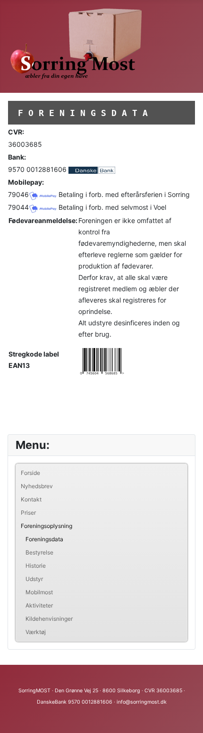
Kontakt (31, 499)
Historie (35, 565)
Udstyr (34, 578)
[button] (180, 526)
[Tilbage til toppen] (186, 715)
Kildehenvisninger (49, 618)
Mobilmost (39, 592)
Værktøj (35, 631)
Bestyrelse (39, 552)
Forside (30, 472)
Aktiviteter (39, 605)
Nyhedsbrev (37, 486)
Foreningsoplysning (46, 525)
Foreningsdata (44, 539)
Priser (28, 512)
